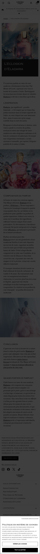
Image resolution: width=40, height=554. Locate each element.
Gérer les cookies (20, 544)
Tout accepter (20, 550)
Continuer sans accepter (30, 518)
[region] (20, 535)
